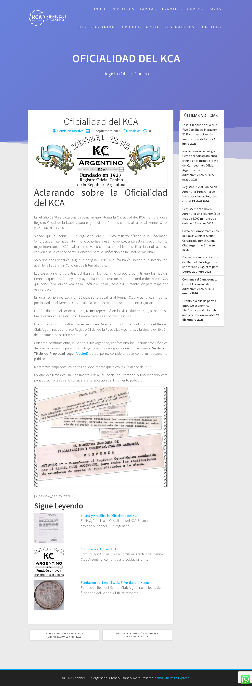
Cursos (195, 9)
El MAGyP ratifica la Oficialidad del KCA (110, 515)
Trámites (171, 9)
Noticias (134, 131)
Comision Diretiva (70, 131)
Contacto (210, 27)
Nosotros (123, 9)
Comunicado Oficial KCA (98, 549)
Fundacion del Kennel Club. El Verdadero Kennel (115, 582)
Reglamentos (179, 27)
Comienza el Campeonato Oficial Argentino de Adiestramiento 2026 (200, 284)
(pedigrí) (82, 353)
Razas (214, 9)
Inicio (100, 9)
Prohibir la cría (140, 27)
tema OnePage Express (172, 678)
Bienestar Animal (97, 27)
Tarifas (148, 9)
